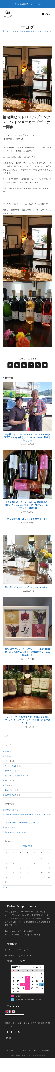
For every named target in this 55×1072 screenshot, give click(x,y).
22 (42, 985)
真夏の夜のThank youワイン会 (15, 832)
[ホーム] (4, 31)
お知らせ (6, 751)
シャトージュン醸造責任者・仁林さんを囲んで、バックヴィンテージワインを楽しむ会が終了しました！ (27, 720)
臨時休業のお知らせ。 (11, 810)
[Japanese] (13, 1011)
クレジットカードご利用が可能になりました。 (21, 823)
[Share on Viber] (38, 365)
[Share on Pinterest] (24, 365)
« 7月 (5, 887)
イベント (31, 135)
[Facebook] (7, 1038)
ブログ (29, 1051)
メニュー (21, 1051)
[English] (6, 1011)
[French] (9, 1011)
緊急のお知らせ (9, 827)
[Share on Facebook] (17, 365)
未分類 (5, 785)
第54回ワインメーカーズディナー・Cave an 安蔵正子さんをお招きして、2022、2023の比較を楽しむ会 (27, 437)
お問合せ (45, 1051)
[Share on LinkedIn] (31, 365)
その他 (5, 756)
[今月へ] (37, 967)
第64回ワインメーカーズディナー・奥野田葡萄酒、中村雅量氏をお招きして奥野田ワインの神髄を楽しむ (27, 652)
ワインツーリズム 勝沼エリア (14, 776)
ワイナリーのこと (10, 771)
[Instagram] (10, 1038)
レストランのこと (10, 766)
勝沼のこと (7, 780)
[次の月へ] (41, 967)
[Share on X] (10, 365)
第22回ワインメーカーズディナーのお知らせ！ (27, 587)
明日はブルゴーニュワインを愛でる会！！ (27, 519)
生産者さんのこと (10, 790)
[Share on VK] (45, 365)
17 (6, 873)
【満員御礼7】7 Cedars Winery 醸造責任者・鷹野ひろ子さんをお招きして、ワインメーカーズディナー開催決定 (27, 505)
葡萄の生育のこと (10, 795)
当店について (11, 1051)
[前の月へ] (32, 967)
